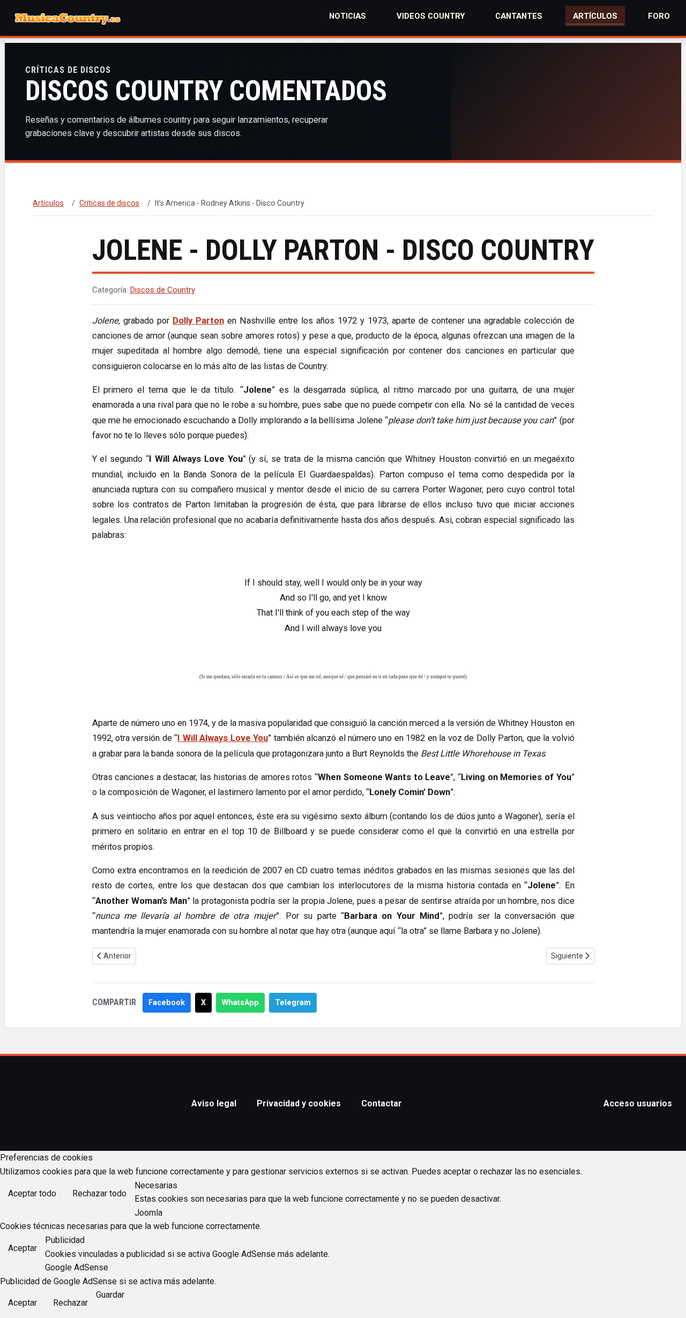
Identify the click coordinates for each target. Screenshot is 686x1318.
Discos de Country (162, 290)
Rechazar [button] (70, 1303)
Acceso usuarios (637, 1103)
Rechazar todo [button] (99, 1193)
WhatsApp (240, 1002)
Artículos (595, 16)
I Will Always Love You (222, 738)
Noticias (347, 16)
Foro (659, 16)
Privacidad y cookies (299, 1103)
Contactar (381, 1103)
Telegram (293, 1002)
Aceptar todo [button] (32, 1193)
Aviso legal (213, 1103)
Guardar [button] (110, 1295)
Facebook (166, 1002)
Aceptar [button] (22, 1248)
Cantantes (518, 16)
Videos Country (431, 16)
